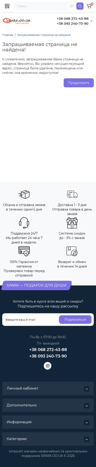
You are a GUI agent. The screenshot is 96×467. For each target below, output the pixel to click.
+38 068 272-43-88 (73, 18)
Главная (7, 35)
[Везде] (71, 6)
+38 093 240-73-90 (72, 23)
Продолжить (78, 83)
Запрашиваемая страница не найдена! (44, 35)
